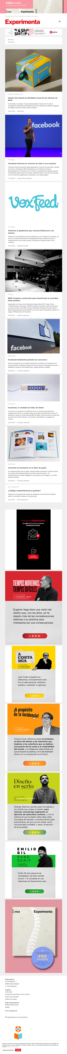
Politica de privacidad (11, 997)
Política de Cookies (12, 1046)
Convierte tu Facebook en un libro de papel (27, 468)
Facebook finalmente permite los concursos (27, 360)
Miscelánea (11, 356)
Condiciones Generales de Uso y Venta (17, 994)
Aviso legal (8, 992)
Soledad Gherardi (22, 246)
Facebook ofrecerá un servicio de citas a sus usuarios (32, 163)
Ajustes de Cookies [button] (8, 1050)
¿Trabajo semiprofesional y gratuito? (24, 491)
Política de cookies (11, 999)
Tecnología (11, 159)
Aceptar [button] (18, 1050)
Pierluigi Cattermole (23, 371)
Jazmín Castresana (23, 315)
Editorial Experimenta (11, 1005)
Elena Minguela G (13, 487)
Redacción (20, 111)
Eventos (10, 294)
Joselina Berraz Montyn (24, 178)
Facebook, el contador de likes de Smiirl (26, 408)
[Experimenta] (22, 22)
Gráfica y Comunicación (15, 94)
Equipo (7, 1007)
